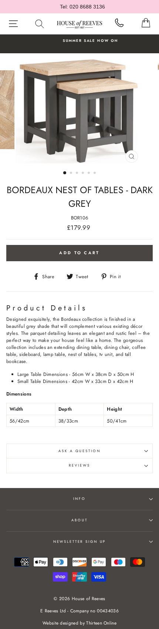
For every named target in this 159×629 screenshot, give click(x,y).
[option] (79, 40)
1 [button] (65, 173)
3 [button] (78, 173)
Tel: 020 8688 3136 (82, 7)
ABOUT (79, 520)
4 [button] (83, 173)
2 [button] (72, 173)
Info (79, 498)
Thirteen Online (101, 623)
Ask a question (79, 451)
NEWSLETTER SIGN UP (79, 541)
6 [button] (95, 173)
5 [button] (89, 173)
